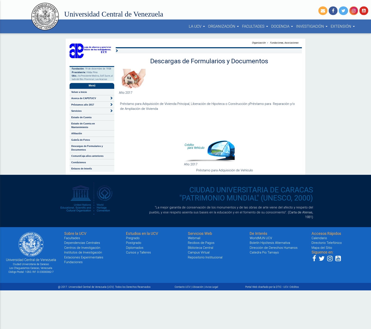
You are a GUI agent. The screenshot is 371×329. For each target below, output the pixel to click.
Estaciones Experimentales (83, 257)
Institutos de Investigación (83, 252)
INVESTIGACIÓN (312, 26)
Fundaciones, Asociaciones (284, 42)
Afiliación (76, 133)
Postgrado (133, 243)
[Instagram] (353, 10)
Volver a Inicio (79, 92)
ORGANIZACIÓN (224, 26)
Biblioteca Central (200, 248)
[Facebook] (333, 10)
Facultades (72, 238)
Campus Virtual (199, 252)
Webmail (194, 238)
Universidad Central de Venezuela (113, 14)
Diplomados (134, 248)
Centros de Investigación (82, 248)
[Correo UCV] (322, 10)
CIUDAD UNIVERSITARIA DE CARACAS (251, 189)
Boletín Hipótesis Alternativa (270, 243)
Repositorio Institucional (205, 257)
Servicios (76, 111)
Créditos (294, 286)
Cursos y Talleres (138, 252)
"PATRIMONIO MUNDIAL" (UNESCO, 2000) (246, 197)
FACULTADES (255, 26)
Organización (259, 42)
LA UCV (197, 26)
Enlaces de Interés (81, 168)
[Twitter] (343, 10)
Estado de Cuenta (81, 117)
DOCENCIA (282, 26)
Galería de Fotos (80, 140)
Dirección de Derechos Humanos (274, 248)
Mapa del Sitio (322, 248)
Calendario (319, 238)
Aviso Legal (211, 286)
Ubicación (197, 286)
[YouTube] (363, 10)
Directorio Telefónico (327, 243)
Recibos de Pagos (201, 243)
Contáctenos (78, 162)
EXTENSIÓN (343, 26)
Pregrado (133, 238)
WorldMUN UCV (261, 238)
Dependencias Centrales (82, 243)
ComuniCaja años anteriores (87, 156)
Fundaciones (73, 262)
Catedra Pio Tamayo (264, 252)
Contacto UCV (182, 286)
